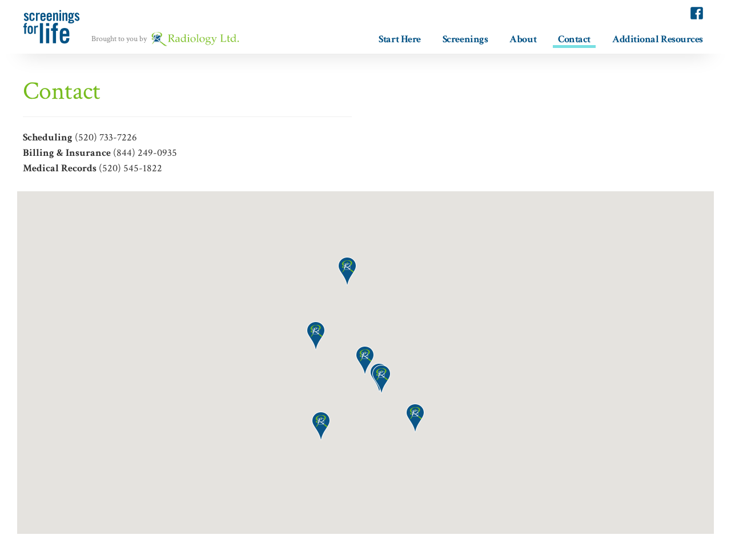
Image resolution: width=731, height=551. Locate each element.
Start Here (400, 39)
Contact (574, 39)
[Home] (56, 27)
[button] (415, 418)
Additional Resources (657, 39)
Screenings (465, 39)
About (522, 39)
